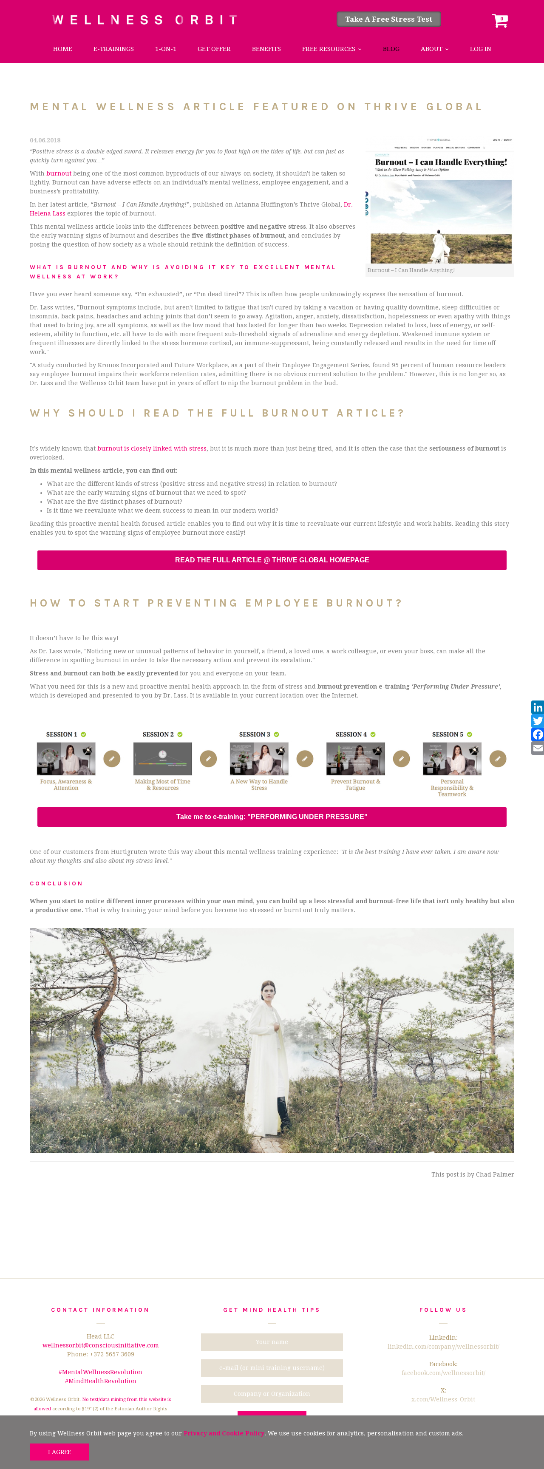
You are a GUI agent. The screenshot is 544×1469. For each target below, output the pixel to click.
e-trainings (114, 49)
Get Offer (214, 49)
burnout (58, 173)
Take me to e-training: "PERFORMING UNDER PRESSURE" (272, 817)
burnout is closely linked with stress (152, 448)
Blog (391, 49)
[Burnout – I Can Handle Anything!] (440, 199)
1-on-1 (165, 49)
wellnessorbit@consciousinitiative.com (100, 1345)
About (431, 49)
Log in (480, 49)
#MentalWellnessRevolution (100, 1372)
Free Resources (328, 49)
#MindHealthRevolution (100, 1381)
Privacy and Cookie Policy (224, 1433)
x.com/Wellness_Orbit (443, 1399)
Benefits (266, 49)
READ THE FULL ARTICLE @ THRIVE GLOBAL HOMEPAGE (272, 560)
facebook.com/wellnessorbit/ (443, 1373)
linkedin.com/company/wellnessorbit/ (443, 1346)
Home (62, 49)
